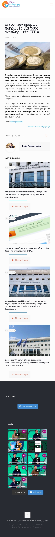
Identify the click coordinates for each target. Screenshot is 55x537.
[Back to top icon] (27, 515)
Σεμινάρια (29, 524)
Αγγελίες (40, 524)
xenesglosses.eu (16, 122)
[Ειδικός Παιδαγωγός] (11, 4)
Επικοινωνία (38, 527)
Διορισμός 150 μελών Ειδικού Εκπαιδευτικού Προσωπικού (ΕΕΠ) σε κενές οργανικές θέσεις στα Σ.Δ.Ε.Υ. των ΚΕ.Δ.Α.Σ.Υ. (27, 362)
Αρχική (12, 524)
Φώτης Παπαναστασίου (21, 527)
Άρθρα (20, 524)
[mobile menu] (51, 4)
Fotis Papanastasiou (31, 146)
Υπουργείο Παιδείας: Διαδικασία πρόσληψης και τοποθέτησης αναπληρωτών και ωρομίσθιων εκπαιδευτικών (26, 194)
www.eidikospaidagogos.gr (39, 126)
